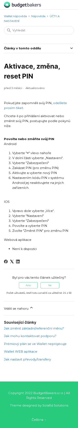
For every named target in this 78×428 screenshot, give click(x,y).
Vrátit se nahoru (16, 308)
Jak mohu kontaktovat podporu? (30, 336)
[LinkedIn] (18, 261)
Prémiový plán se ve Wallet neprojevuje (35, 344)
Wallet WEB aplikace (20, 351)
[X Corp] (12, 261)
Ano (28, 285)
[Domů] (22, 4)
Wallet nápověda (15, 16)
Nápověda (38, 16)
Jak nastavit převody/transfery (27, 359)
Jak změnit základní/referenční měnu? (34, 328)
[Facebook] (6, 261)
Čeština (38, 419)
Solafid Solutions (55, 405)
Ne (49, 285)
